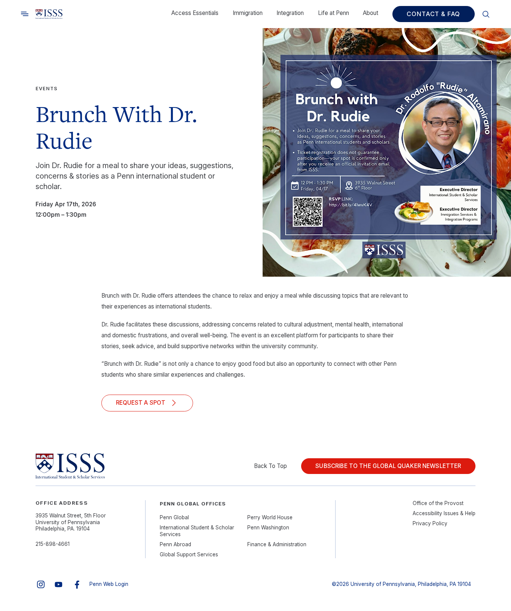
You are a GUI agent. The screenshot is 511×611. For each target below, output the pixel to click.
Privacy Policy (430, 523)
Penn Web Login (108, 584)
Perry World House (270, 517)
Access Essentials (194, 12)
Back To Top (270, 465)
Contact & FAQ (433, 14)
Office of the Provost (438, 503)
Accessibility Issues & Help (444, 513)
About (370, 12)
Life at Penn (333, 12)
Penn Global (174, 517)
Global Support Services (189, 554)
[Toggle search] (24, 14)
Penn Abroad (175, 544)
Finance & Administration (276, 544)
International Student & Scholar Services (197, 531)
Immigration (248, 12)
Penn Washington (268, 528)
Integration (290, 12)
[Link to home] (49, 14)
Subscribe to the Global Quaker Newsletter (388, 465)
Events (47, 88)
